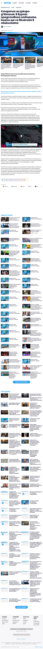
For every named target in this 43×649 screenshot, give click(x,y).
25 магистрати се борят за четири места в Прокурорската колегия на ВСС (35, 479)
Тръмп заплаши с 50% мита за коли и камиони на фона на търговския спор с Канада (15, 486)
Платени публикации (34, 643)
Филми (24, 623)
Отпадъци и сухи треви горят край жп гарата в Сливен (36, 485)
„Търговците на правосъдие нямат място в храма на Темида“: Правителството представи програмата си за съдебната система (15, 547)
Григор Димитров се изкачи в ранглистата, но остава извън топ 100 (36, 225)
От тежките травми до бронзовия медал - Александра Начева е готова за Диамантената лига (36, 299)
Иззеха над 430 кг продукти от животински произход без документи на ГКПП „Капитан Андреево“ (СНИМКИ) (35, 592)
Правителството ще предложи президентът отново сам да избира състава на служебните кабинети (15, 535)
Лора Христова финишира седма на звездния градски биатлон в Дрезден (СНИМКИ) (36, 240)
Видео (3, 623)
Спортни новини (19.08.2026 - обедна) (13, 298)
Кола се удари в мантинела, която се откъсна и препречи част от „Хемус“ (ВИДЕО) (15, 503)
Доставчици (30, 642)
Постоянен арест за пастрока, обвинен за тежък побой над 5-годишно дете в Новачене (36, 545)
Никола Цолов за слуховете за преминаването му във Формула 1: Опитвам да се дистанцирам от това (36, 333)
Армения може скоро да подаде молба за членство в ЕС (15, 426)
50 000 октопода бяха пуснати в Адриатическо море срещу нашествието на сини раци (15, 396)
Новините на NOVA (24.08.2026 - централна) (35, 420)
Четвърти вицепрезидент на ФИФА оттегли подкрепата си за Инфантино (15, 286)
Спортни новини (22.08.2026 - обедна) (35, 252)
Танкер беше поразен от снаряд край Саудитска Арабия (36, 600)
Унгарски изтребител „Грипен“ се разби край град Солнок (15, 555)
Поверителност (7, 643)
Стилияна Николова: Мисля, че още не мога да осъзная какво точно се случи (35, 340)
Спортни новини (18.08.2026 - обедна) (13, 319)
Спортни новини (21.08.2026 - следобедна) (14, 265)
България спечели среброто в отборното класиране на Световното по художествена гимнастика (14, 375)
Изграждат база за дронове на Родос (14, 403)
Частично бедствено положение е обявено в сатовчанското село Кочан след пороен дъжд (36, 413)
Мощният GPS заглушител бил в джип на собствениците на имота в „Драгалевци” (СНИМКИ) (35, 525)
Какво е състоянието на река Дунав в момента (15, 573)
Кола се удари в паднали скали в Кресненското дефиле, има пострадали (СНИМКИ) (34, 453)
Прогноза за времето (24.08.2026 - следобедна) (36, 493)
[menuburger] (1, 2)
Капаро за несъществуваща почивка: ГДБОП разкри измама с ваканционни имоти (14, 479)
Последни (4, 618)
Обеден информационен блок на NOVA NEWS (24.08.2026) (15, 563)
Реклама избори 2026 (8, 642)
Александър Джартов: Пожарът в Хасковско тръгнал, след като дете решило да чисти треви (36, 427)
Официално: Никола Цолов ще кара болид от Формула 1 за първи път (14, 219)
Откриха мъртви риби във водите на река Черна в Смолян (15, 460)
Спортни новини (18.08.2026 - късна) (13, 305)
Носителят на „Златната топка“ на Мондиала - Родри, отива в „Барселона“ (36, 367)
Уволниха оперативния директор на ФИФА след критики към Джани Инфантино (35, 320)
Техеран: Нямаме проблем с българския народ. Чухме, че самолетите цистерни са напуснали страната (36, 575)
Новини (14, 3)
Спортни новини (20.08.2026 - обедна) (35, 279)
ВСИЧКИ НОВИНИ (21, 607)
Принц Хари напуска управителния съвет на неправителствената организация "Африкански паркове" (36, 397)
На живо (34, 3)
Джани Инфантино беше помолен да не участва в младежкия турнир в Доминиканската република (14, 253)
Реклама (3, 642)
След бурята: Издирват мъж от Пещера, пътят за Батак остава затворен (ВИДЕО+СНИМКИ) (14, 470)
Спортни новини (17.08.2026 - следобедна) (14, 331)
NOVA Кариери (37, 623)
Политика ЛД (13, 643)
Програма (21, 3)
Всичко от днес (5, 620)
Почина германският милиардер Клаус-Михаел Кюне (15, 590)
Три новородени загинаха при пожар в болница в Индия (15, 600)
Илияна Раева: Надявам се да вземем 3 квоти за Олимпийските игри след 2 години (36, 246)
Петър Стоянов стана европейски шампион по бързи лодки (14, 239)
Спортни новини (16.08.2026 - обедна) (34, 360)
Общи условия (39, 642)
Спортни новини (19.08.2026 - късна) (34, 285)
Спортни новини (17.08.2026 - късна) (13, 325)
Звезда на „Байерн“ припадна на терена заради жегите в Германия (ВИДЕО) (13, 354)
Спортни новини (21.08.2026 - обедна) (34, 265)
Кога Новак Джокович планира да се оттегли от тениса (36, 313)
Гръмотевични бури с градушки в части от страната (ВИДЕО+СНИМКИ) (15, 523)
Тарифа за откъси (24, 642)
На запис (28, 3)
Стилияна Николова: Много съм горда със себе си (36, 325)
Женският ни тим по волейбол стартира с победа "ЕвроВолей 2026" (35, 259)
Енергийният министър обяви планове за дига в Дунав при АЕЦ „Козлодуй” (34, 442)
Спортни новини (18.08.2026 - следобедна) (14, 313)
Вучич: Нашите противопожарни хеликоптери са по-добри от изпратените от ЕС (35, 462)
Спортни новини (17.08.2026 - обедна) (13, 339)
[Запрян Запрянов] (2, 26)
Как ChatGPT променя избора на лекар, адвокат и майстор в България (36, 510)
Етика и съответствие (26, 643)
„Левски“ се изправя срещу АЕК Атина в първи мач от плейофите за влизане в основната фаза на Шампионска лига (36, 307)
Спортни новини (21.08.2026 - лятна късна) (14, 259)
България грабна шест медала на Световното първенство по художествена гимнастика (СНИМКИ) (35, 354)
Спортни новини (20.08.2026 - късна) (34, 271)
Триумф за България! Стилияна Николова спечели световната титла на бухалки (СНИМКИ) (35, 347)
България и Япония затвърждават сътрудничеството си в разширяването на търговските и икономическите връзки (35, 535)
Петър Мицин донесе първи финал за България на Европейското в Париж (15, 360)
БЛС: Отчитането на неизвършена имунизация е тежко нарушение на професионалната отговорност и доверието (36, 565)
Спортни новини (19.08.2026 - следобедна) (14, 291)
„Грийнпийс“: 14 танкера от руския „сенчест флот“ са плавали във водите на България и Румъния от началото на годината (15, 443)
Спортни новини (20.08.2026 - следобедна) (14, 279)
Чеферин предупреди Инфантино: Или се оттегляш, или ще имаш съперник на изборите (14, 225)
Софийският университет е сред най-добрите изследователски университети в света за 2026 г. (15, 495)
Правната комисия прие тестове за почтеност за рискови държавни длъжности (35, 556)
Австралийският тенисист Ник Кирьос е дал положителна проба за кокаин (35, 292)
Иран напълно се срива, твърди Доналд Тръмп (34, 516)
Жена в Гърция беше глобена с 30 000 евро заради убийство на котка (14, 412)
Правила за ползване (19, 643)
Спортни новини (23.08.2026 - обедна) (13, 245)
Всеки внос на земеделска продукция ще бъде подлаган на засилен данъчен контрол (35, 405)
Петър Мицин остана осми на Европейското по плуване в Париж (14, 345)
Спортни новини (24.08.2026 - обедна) (13, 231)
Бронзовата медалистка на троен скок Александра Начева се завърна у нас (14, 367)
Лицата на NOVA (16, 620)
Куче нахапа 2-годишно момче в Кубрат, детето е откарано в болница (15, 582)
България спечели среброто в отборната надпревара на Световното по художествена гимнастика (35, 375)
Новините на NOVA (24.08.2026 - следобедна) (14, 510)
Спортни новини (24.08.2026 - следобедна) (36, 218)
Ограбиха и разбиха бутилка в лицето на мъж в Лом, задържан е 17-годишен (15, 452)
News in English (36, 624)
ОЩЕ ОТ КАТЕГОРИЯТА (21, 382)
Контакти (34, 642)
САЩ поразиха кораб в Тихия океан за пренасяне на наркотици (15, 517)
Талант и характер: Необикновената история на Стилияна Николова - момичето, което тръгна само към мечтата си (14, 273)
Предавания (25, 620)
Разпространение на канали (16, 642)
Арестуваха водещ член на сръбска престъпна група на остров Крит (35, 469)
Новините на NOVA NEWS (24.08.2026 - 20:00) (14, 420)
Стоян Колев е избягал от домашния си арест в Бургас (36, 435)
